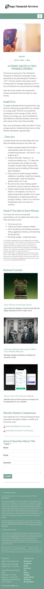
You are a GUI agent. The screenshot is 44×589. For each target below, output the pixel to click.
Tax (25, 570)
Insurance (27, 568)
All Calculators (29, 581)
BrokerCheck (5, 498)
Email (5, 455)
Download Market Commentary (18, 426)
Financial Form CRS (9, 492)
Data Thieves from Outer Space (18, 304)
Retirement (28, 561)
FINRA (13, 536)
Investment (28, 563)
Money (26, 572)
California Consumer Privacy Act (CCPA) (18, 522)
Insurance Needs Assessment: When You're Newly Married (20, 350)
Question (7, 462)
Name (5, 447)
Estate (26, 566)
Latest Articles (29, 577)
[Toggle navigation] (39, 16)
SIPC (17, 536)
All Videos (27, 579)
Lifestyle (27, 575)
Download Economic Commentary (19, 430)
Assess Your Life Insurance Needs (19, 396)
